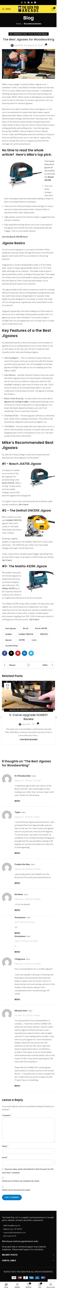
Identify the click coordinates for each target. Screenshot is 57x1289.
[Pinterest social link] (28, 2)
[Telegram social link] (35, 2)
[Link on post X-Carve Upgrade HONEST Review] (28, 695)
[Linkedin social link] (31, 2)
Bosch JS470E (8, 483)
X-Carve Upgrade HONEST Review (28, 717)
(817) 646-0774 (9, 1236)
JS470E (22, 640)
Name (5, 1146)
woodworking (11, 646)
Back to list (28, 665)
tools (34, 640)
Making (12, 710)
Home (18, 23)
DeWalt (8, 634)
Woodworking (40, 34)
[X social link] (25, 2)
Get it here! (24, 504)
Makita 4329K (8, 588)
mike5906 (18, 45)
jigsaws (8, 640)
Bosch (25, 628)
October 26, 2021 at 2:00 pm (27, 1015)
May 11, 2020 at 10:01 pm (26, 941)
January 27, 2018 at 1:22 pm (27, 817)
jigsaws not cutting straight (16, 401)
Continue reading (28, 739)
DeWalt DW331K (14, 520)
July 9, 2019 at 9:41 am (25, 922)
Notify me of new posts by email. (16, 1190)
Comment (7, 1115)
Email (5, 1157)
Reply (17, 801)
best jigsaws (10, 628)
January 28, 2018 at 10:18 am (28, 869)
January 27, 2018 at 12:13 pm (28, 780)
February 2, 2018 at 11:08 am (28, 899)
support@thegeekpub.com (14, 1232)
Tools (30, 34)
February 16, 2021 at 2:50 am (28, 964)
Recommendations (32, 23)
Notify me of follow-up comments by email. (20, 1181)
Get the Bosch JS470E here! (15, 236)
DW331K (44, 634)
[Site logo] (28, 9)
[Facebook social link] (21, 2)
